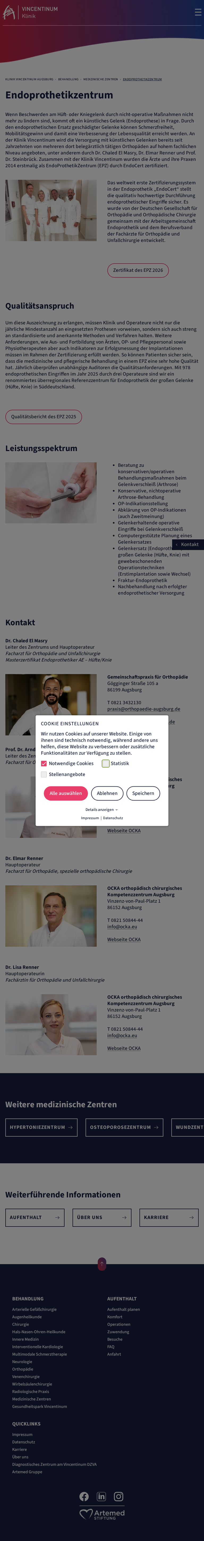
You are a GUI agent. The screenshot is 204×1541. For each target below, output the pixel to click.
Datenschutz (113, 818)
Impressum (90, 818)
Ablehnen (107, 793)
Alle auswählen (66, 793)
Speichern (143, 793)
